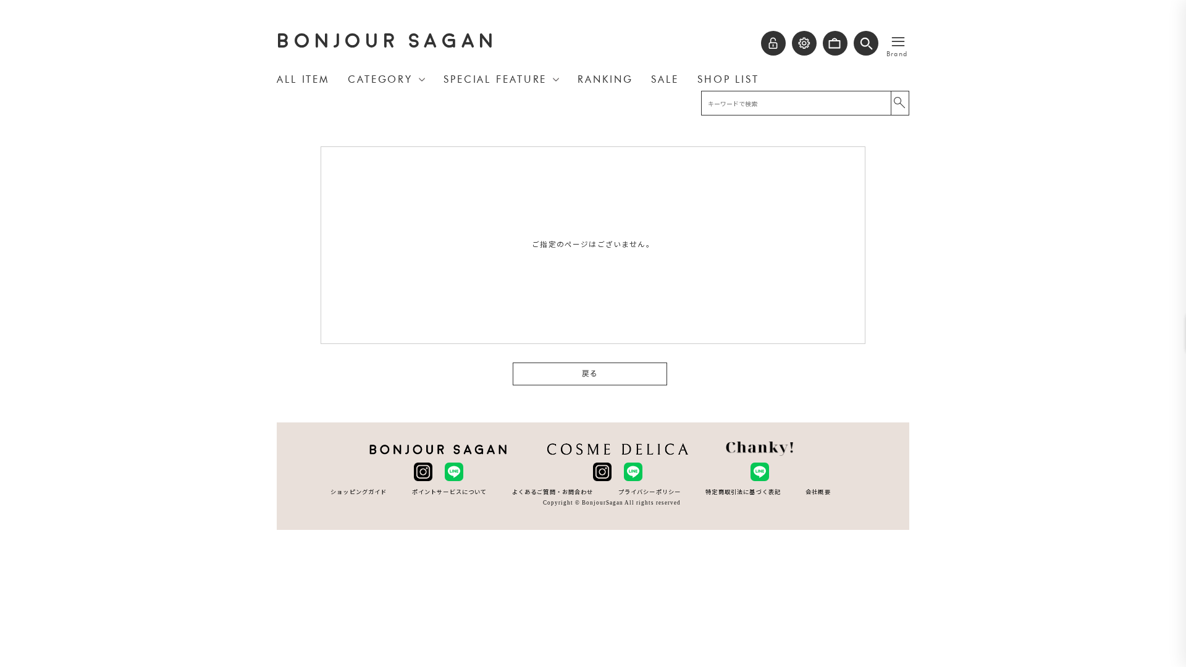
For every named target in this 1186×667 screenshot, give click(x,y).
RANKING (605, 79)
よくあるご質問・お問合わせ (553, 492)
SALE (665, 79)
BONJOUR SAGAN (387, 41)
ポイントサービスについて (449, 492)
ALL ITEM (303, 79)
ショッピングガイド (358, 492)
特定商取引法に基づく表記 (743, 492)
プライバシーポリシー (649, 492)
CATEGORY (380, 79)
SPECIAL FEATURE (495, 79)
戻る (590, 373)
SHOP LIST (728, 79)
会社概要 (818, 492)
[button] (866, 43)
